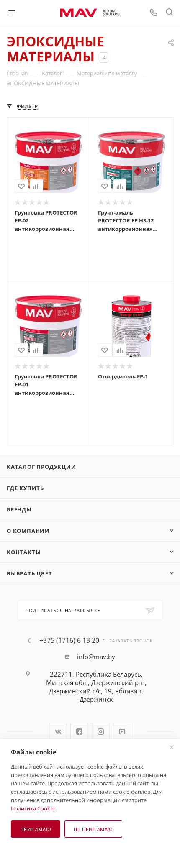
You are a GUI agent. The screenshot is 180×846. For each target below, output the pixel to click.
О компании (28, 530)
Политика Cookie (32, 808)
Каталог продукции (41, 466)
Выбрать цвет (29, 573)
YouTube (122, 732)
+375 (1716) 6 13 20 (69, 640)
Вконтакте (58, 732)
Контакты (24, 552)
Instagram (101, 732)
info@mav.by (96, 656)
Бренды (19, 509)
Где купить (25, 488)
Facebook (79, 732)
